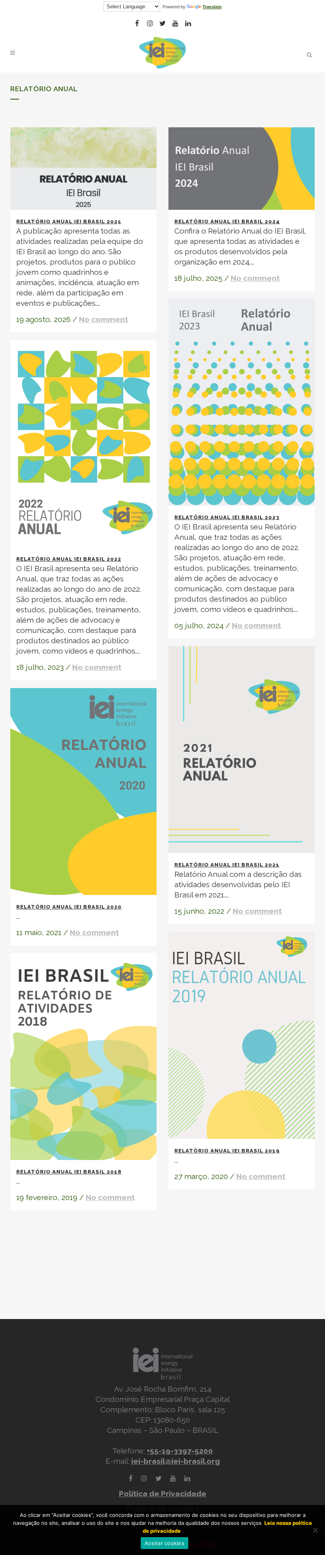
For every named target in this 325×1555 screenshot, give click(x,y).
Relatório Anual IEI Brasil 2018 (69, 1172)
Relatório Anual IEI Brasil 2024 (227, 221)
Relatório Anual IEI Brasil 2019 (227, 1151)
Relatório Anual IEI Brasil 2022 (68, 559)
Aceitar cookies (164, 1543)
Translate (212, 6)
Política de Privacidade (162, 1493)
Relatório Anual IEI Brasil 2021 (226, 865)
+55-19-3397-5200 (180, 1450)
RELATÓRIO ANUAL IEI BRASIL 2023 (226, 517)
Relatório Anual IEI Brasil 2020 (69, 907)
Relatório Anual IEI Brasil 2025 (68, 221)
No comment (103, 319)
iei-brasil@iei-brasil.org (175, 1461)
